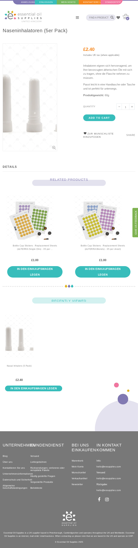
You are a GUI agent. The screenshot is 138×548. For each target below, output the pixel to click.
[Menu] (77, 18)
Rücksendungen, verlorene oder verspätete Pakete (47, 469)
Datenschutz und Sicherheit (17, 480)
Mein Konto (68, 2)
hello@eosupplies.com (108, 466)
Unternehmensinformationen (18, 474)
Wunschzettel (79, 472)
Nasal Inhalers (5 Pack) (19, 366)
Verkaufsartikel (80, 478)
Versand (34, 456)
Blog (5, 456)
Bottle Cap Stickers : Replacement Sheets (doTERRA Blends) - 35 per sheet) (103, 247)
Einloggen (46, 2)
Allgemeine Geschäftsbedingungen (15, 486)
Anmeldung (28, 2)
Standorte (112, 2)
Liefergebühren (38, 462)
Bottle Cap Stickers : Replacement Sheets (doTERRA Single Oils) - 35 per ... (35, 247)
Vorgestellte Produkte (41, 482)
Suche (111, 18)
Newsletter (77, 484)
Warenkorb (77, 461)
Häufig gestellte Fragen (42, 476)
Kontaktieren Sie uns (14, 468)
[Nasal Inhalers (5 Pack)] (19, 339)
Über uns (7, 462)
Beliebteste (36, 488)
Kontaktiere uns (92, 2)
